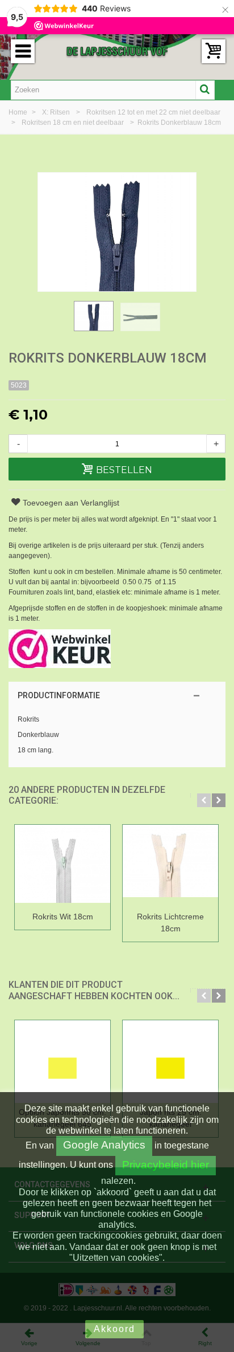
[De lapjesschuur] (117, 51)
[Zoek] (205, 90)
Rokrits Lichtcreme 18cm (170, 922)
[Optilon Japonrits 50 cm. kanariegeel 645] (62, 1061)
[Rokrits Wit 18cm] (62, 866)
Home (19, 112)
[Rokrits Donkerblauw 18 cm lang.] (94, 316)
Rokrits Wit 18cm (62, 916)
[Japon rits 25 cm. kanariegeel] (170, 1061)
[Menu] (23, 51)
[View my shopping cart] (213, 51)
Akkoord (114, 1329)
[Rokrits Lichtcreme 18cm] (170, 866)
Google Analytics (104, 1145)
